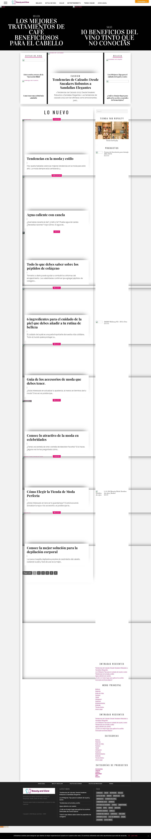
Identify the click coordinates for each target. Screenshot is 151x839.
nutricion (113, 793)
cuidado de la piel (110, 799)
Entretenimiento (74, 3)
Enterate (97, 705)
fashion (99, 808)
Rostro (97, 777)
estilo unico (108, 820)
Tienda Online (89, 3)
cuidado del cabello (103, 814)
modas (111, 808)
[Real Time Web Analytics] (4, 827)
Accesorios (99, 769)
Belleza (39, 3)
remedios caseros (102, 811)
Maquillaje (98, 773)
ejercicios (114, 814)
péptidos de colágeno (103, 805)
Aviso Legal (102, 3)
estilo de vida (101, 796)
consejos (99, 793)
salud (106, 793)
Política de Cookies (76, 783)
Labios (97, 772)
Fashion (97, 695)
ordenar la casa (102, 817)
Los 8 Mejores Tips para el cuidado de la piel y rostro (111, 672)
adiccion (117, 808)
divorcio (111, 802)
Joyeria (97, 770)
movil (105, 808)
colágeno (99, 820)
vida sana (122, 814)
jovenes (114, 805)
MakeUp (97, 691)
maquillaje (116, 796)
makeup (109, 796)
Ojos (96, 775)
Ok (129, 835)
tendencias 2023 (102, 802)
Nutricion (98, 701)
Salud (61, 3)
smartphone (122, 805)
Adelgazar (98, 699)
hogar (123, 817)
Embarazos (100, 799)
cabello (112, 811)
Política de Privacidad (95, 783)
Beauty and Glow (57, 783)
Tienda (111, 783)
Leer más (134, 835)
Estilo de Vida (50, 3)
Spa (123, 796)
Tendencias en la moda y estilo (104, 674)
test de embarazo (114, 817)
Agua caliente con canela (103, 676)
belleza (120, 793)
